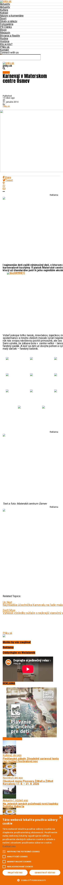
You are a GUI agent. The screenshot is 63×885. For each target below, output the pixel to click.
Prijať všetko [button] (15, 872)
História (4, 41)
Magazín (5, 32)
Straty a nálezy (8, 21)
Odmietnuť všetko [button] (45, 872)
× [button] (60, 817)
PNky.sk (5, 47)
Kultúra (4, 10)
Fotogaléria (6, 24)
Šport (3, 18)
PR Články (6, 27)
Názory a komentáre (12, 15)
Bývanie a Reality (10, 35)
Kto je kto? (6, 44)
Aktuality (5, 4)
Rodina (4, 38)
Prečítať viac (9, 846)
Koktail (4, 12)
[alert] (31, 850)
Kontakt (4, 49)
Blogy (3, 29)
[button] (31, 879)
